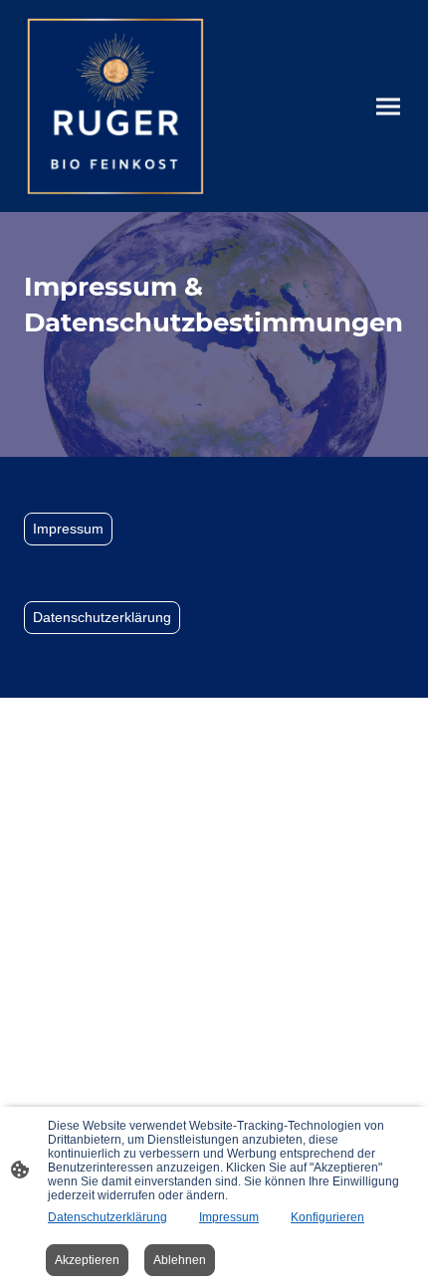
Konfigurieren (327, 1217)
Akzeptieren (87, 1260)
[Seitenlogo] (115, 106)
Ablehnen (179, 1260)
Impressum (68, 529)
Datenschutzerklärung (102, 617)
